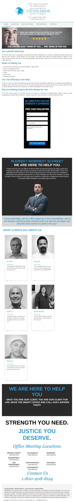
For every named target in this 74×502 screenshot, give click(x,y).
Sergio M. (37, 261)
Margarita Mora (39, 311)
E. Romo (10, 261)
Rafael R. (10, 361)
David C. (10, 311)
